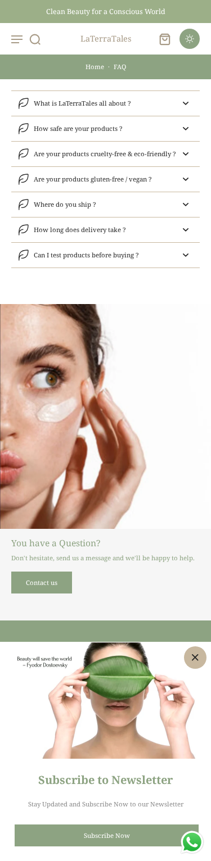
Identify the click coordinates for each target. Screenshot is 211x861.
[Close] (195, 657)
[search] (35, 39)
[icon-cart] (164, 39)
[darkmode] (189, 39)
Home (95, 66)
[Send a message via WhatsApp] (192, 842)
